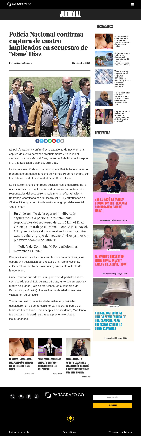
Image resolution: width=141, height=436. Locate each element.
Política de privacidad (19, 432)
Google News (69, 432)
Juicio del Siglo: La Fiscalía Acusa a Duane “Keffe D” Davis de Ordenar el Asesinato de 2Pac (122, 98)
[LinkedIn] (46, 141)
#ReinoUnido (56, 231)
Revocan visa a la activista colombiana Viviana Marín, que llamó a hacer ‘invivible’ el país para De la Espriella (77, 366)
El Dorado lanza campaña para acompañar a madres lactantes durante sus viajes (21, 364)
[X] (42, 141)
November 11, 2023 (28, 250)
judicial (70, 14)
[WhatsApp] (50, 141)
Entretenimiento (106, 220)
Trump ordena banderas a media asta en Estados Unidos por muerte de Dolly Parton (49, 364)
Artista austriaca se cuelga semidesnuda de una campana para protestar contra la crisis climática (110, 321)
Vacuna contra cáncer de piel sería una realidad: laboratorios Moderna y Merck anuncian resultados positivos (122, 79)
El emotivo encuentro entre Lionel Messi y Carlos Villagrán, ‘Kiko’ (111, 260)
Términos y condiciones (120, 432)
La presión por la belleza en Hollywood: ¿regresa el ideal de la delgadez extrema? (122, 116)
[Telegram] (58, 141)
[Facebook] (37, 141)
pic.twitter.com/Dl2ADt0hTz (35, 239)
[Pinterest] (54, 141)
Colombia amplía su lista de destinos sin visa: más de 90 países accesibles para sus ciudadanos (122, 59)
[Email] (62, 141)
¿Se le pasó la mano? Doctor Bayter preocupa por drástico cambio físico (111, 205)
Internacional (110, 338)
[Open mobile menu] (132, 4)
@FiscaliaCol (77, 226)
